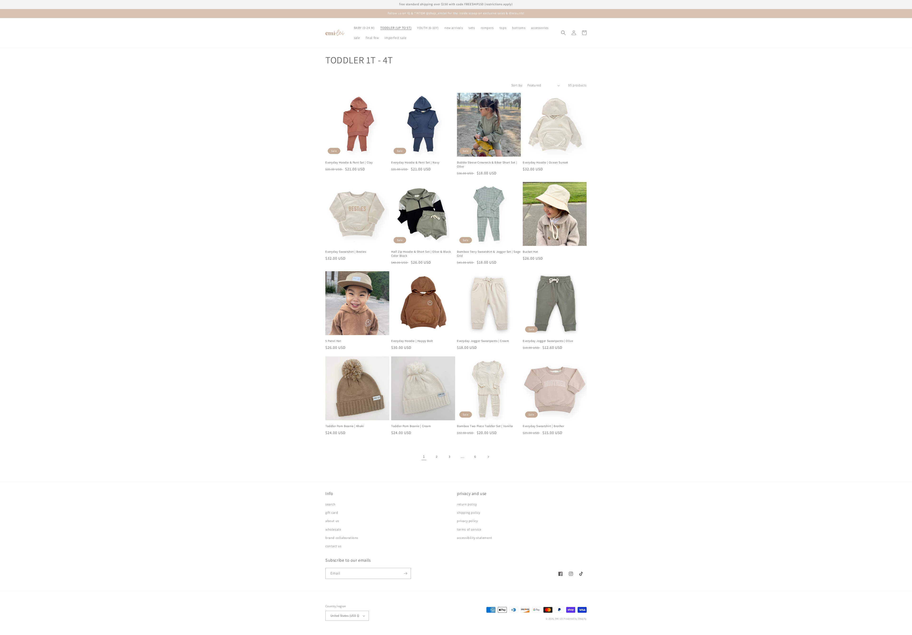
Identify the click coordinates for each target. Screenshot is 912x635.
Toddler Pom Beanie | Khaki (344, 426)
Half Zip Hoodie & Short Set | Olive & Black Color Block (421, 254)
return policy (467, 504)
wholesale (333, 529)
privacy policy (467, 521)
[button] (563, 33)
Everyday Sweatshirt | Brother (543, 426)
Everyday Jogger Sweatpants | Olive (548, 341)
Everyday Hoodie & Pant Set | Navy (415, 162)
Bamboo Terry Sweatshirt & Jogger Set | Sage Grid (489, 254)
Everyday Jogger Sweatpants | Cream (483, 341)
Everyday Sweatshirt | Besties (345, 252)
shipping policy (468, 512)
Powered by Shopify (575, 618)
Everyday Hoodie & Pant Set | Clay (349, 162)
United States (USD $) (344, 616)
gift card (331, 512)
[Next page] (488, 457)
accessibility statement (474, 538)
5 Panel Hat (333, 341)
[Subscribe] (405, 573)
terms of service (469, 529)
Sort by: (517, 85)
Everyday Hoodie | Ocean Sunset (545, 162)
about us (332, 521)
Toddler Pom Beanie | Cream (411, 426)
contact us (333, 546)
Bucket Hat (530, 252)
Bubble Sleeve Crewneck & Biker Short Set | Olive (487, 164)
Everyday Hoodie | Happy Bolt (412, 341)
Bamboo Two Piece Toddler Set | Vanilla (485, 426)
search (330, 504)
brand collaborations (341, 538)
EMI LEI (559, 618)
